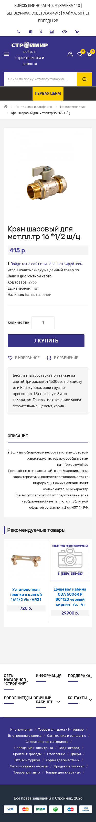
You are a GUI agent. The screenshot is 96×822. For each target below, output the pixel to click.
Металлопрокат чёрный (29, 766)
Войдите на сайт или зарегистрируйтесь (46, 264)
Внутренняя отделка (24, 736)
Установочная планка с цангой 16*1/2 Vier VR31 (26, 594)
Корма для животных (62, 760)
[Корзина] (77, 31)
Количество (18, 322)
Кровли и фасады (27, 754)
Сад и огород (69, 748)
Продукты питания (69, 766)
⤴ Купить (46, 341)
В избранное (27, 358)
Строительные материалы (47, 742)
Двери (76, 754)
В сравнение (66, 358)
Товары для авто (26, 772)
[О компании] (41, 31)
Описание (18, 436)
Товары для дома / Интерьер (61, 729)
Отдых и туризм (27, 760)
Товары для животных (63, 772)
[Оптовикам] (64, 31)
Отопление (56, 754)
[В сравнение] (32, 573)
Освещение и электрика (33, 748)
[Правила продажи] (52, 31)
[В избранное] (19, 573)
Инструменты (21, 729)
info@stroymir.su (75, 465)
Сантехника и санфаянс (66, 736)
